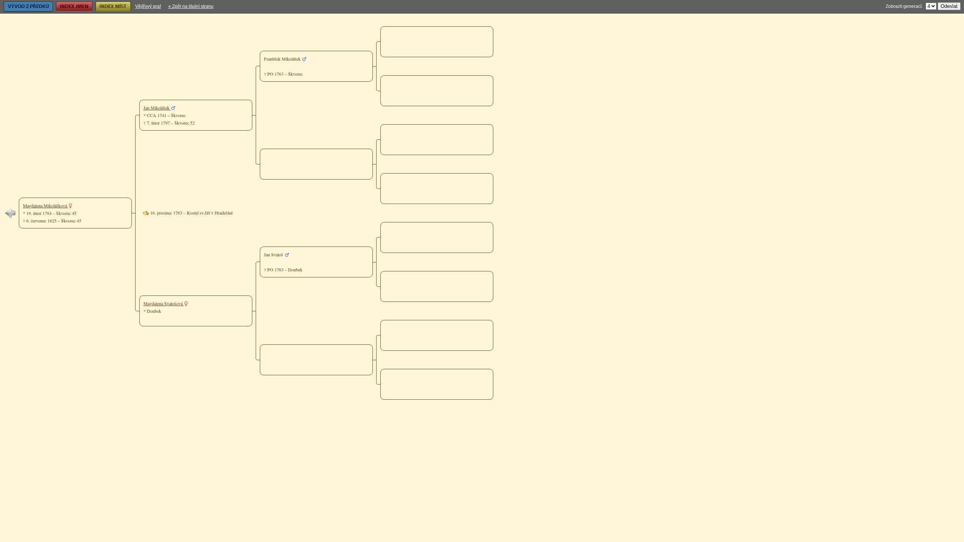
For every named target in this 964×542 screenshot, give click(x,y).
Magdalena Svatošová (163, 303)
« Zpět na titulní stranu (191, 6)
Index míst (105, 6)
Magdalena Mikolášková (45, 205)
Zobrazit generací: (904, 6)
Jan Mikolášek (157, 108)
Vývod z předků (19, 6)
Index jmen (66, 6)
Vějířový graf (148, 6)
